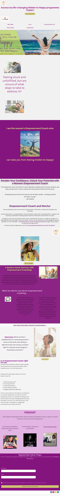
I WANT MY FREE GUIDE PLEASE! (30, 486)
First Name (4, 468)
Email (2, 474)
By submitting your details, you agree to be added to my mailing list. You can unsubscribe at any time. (25, 482)
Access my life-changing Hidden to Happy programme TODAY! (30, 9)
